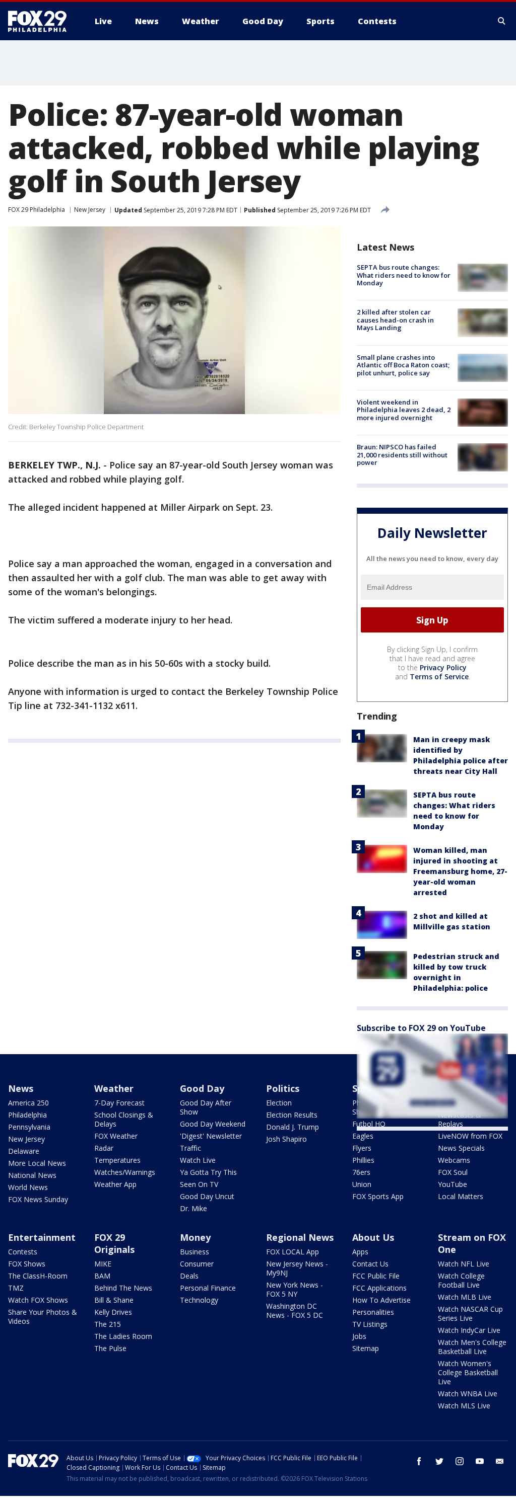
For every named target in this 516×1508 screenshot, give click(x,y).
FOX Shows (26, 1263)
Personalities (373, 1312)
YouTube (452, 1184)
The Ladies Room (123, 1336)
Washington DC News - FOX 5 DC (294, 1310)
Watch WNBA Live (467, 1393)
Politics (282, 1088)
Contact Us (370, 1263)
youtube (480, 1461)
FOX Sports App (378, 1196)
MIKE (102, 1263)
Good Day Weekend (212, 1124)
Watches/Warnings (124, 1172)
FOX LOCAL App (292, 1251)
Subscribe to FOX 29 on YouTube (421, 1028)
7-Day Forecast (119, 1102)
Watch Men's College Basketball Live (472, 1346)
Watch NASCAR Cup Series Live (470, 1313)
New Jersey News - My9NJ (297, 1268)
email (500, 1461)
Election (279, 1102)
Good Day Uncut (207, 1196)
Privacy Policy (443, 667)
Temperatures (117, 1160)
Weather (114, 1088)
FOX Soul (453, 1172)
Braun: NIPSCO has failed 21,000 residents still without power (402, 454)
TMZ (16, 1288)
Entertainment (42, 1237)
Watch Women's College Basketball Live (468, 1372)
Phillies (363, 1160)
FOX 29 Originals (114, 1243)
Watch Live (198, 1160)
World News (28, 1187)
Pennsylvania (29, 1127)
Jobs (359, 1336)
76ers (361, 1172)
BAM (102, 1276)
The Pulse (110, 1348)
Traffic (190, 1148)
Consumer (197, 1263)
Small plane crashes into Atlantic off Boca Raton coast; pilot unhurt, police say (403, 365)
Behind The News (123, 1288)
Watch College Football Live (461, 1280)
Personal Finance (208, 1288)
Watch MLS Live (464, 1405)
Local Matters (460, 1196)
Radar (103, 1148)
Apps (360, 1251)
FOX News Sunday (38, 1199)
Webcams (454, 1160)
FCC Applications (379, 1288)
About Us (373, 1237)
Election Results (291, 1115)
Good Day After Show (205, 1107)
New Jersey (89, 209)
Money (195, 1237)
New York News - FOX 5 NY (294, 1289)
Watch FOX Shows (38, 1300)
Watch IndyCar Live (469, 1330)
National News (32, 1175)
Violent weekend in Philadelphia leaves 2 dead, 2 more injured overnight (403, 410)
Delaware (23, 1151)
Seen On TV (199, 1184)
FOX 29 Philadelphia (36, 209)
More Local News (37, 1163)
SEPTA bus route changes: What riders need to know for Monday (403, 275)
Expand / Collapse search (502, 21)
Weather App (115, 1184)
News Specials (461, 1148)
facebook (419, 1461)
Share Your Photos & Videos (42, 1316)
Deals (189, 1276)
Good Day (202, 1088)
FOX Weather (116, 1136)
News (20, 1088)
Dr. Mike (193, 1208)
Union (361, 1184)
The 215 (107, 1324)
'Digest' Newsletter (211, 1136)
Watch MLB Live (464, 1297)
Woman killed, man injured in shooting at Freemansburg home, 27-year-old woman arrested (460, 871)
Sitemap (365, 1348)
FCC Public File (376, 1276)
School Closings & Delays (123, 1119)
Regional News (300, 1237)
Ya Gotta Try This (208, 1172)
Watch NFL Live (463, 1263)
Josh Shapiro (286, 1139)
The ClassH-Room (38, 1276)
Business (194, 1251)
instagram (460, 1461)
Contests (22, 1251)
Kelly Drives (113, 1312)
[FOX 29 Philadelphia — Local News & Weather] (41, 21)
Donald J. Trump (292, 1127)
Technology (199, 1300)
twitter (439, 1461)
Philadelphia (27, 1115)
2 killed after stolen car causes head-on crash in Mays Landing (395, 319)
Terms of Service (439, 676)
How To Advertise (381, 1300)
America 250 (28, 1102)
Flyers (361, 1148)
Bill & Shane (114, 1300)
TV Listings (370, 1324)
